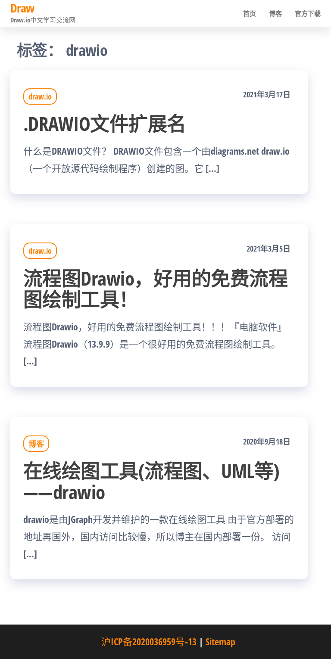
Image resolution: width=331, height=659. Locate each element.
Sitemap (220, 641)
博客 (275, 13)
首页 (249, 13)
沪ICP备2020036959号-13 (149, 641)
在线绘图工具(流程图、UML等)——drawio (151, 481)
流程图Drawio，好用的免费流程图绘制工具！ (155, 288)
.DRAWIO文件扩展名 (104, 123)
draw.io (40, 96)
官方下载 (308, 13)
